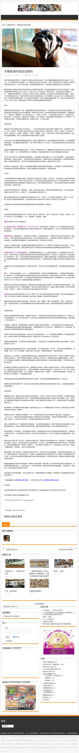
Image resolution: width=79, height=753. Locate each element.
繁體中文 (17, 616)
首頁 (3, 25)
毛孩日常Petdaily (48, 667)
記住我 (16, 637)
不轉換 (5, 616)
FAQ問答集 (46, 690)
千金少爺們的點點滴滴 (50, 669)
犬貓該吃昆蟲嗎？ (35, 591)
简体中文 (11, 616)
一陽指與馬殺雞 (48, 683)
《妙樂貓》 (47, 680)
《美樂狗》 (47, 678)
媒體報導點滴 (47, 695)
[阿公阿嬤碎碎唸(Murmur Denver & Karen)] (39, 9)
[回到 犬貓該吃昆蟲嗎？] (39, 587)
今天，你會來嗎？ (11, 591)
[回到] (39, 568)
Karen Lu (10, 75)
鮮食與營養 (47, 692)
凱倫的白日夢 (47, 671)
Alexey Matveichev (18, 510)
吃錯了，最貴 (58, 571)
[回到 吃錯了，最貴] (64, 568)
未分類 (45, 700)
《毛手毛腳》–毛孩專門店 (52, 675)
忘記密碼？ (9, 641)
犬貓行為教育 (47, 685)
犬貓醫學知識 (10, 25)
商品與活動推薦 (48, 674)
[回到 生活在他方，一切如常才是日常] (15, 568)
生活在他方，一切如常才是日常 (53, 610)
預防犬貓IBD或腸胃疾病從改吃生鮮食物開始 (57, 624)
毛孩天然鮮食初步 (48, 662)
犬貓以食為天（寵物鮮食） (51, 664)
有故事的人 (46, 697)
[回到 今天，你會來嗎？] (15, 587)
